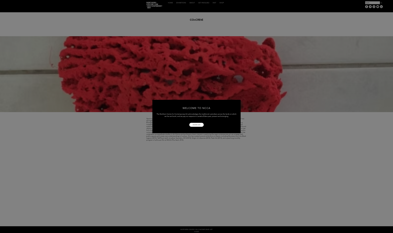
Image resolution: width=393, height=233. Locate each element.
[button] (196, 125)
